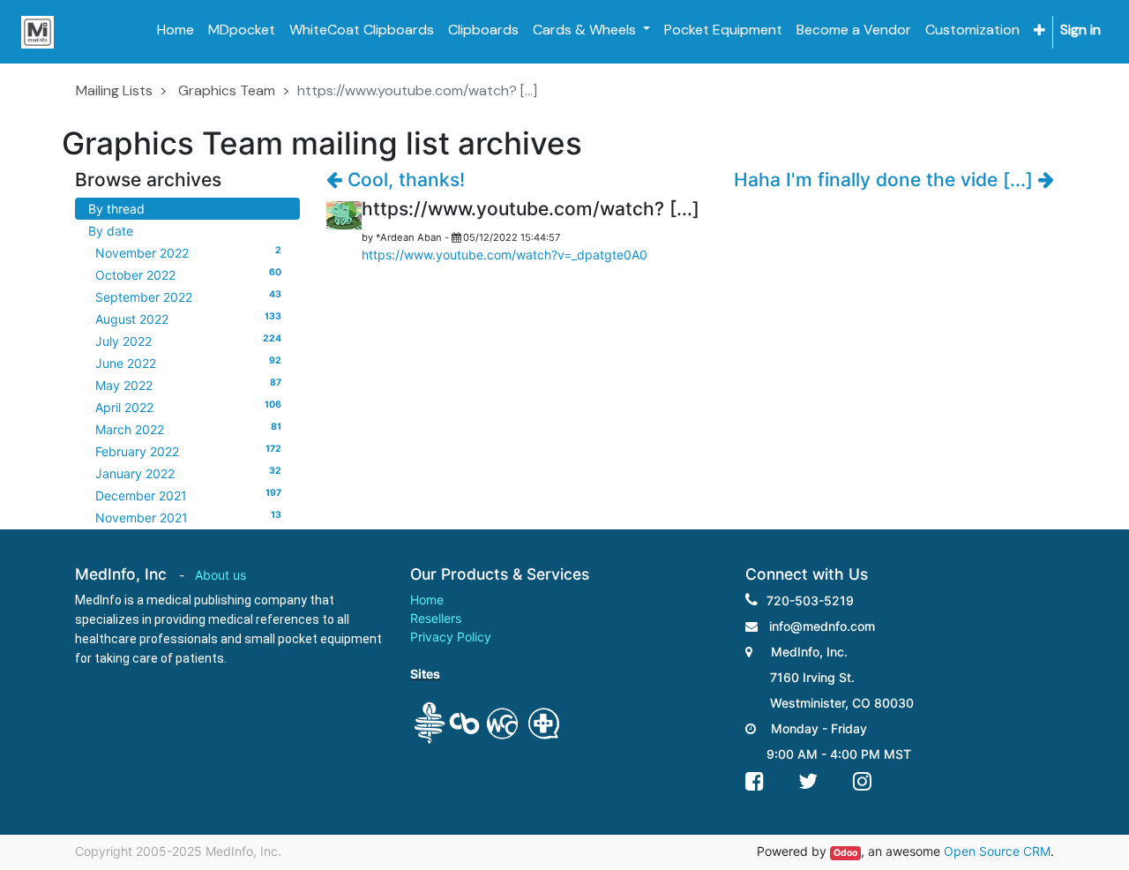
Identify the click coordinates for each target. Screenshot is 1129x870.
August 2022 (188, 318)
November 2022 (188, 252)
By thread (116, 208)
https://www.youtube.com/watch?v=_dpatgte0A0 (504, 254)
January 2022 (188, 473)
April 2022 (188, 407)
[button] (1039, 30)
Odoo (845, 853)
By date (110, 230)
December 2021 (188, 495)
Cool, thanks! (403, 180)
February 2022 (188, 451)
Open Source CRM (997, 851)
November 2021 (188, 517)
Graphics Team (226, 90)
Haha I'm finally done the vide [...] (886, 180)
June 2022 (188, 363)
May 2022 (188, 385)
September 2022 (188, 296)
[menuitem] (175, 30)
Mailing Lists (114, 90)
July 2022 (188, 341)
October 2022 (188, 274)
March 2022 (188, 429)
